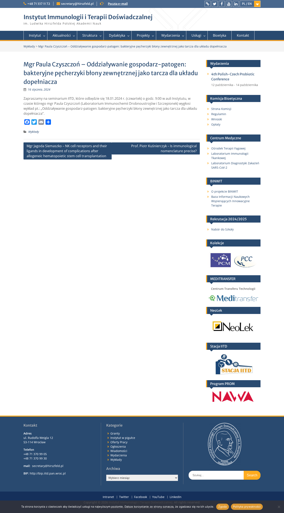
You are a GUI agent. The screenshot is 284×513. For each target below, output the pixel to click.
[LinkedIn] (236, 4)
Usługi (196, 35)
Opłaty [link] (215, 124)
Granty (115, 433)
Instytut (35, 35)
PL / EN (247, 4)
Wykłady (33, 132)
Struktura (89, 35)
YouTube (158, 497)
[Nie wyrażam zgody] (279, 507)
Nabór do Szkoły (222, 229)
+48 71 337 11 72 (38, 4)
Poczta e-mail (118, 4)
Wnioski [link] (216, 119)
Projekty (143, 35)
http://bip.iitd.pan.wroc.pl (48, 473)
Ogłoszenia (118, 446)
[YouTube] (229, 4)
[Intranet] (208, 4)
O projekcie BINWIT (224, 191)
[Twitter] (215, 4)
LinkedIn (176, 497)
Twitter (124, 497)
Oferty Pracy (118, 442)
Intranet (108, 497)
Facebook (140, 497)
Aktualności (62, 35)
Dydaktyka (117, 35)
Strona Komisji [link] (221, 109)
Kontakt (243, 35)
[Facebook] (222, 4)
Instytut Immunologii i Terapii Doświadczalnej (87, 17)
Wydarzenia (170, 35)
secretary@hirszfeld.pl (77, 4)
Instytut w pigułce (122, 438)
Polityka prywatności (247, 506)
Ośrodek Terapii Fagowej (228, 148)
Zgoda (222, 506)
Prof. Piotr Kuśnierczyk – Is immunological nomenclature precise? (164, 148)
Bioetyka (219, 35)
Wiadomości (118, 451)
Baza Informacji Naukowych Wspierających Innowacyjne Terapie (230, 201)
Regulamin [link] (218, 114)
